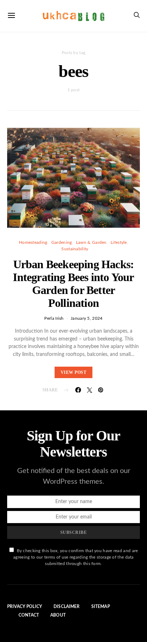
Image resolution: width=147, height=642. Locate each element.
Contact (29, 615)
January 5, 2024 (87, 318)
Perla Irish (54, 318)
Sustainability (74, 249)
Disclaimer (67, 606)
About (58, 615)
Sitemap (100, 606)
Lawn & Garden (91, 242)
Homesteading (33, 242)
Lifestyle (119, 242)
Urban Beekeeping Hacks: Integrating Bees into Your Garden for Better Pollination (73, 283)
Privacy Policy (24, 606)
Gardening (61, 242)
